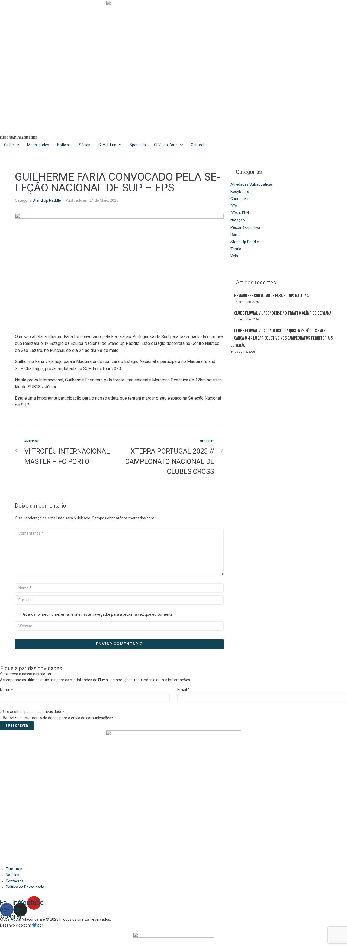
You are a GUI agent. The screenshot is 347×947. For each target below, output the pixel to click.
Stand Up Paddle (47, 200)
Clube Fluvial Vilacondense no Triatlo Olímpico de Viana (282, 313)
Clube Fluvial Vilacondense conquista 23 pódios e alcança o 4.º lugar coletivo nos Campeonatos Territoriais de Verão (281, 338)
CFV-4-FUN (239, 213)
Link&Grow (53, 925)
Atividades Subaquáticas (251, 184)
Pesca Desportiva (245, 227)
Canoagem (239, 199)
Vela (234, 256)
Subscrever (16, 725)
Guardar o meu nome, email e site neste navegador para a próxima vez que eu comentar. (99, 614)
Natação (237, 220)
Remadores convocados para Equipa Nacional (272, 295)
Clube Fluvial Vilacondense (18, 137)
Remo (235, 234)
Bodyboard (239, 192)
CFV (233, 206)
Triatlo (235, 249)
